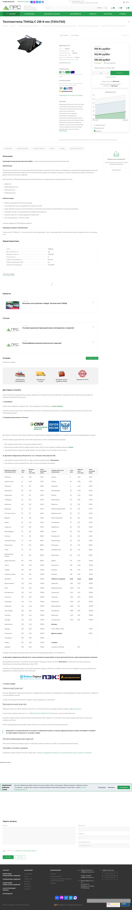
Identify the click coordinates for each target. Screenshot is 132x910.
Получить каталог (110, 877)
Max (43, 2)
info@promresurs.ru (87, 872)
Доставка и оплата (76, 148)
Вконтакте (37, 2)
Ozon (31, 2)
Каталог (6, 870)
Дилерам (53, 883)
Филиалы (53, 874)
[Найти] (106, 8)
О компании (28, 874)
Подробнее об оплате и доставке (71, 95)
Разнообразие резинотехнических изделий (41, 343)
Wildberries (34, 2)
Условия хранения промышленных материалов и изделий (48, 328)
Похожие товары (38, 148)
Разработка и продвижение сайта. (70, 905)
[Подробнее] (93, 302)
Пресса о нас (28, 879)
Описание (8, 148)
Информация (55, 870)
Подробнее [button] (102, 787)
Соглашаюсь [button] (124, 787)
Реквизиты (27, 886)
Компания (28, 870)
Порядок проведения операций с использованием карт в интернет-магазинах (64, 753)
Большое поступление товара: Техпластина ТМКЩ (44, 303)
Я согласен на (21, 850)
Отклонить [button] (111, 787)
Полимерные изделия (11, 879)
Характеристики (22, 148)
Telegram (40, 2)
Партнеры (27, 889)
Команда (27, 881)
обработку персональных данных (26, 850)
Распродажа (8, 893)
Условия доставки (55, 876)
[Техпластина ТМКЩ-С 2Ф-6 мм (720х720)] (29, 43)
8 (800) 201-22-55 (46, 713)
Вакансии (27, 884)
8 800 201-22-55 (8, 2)
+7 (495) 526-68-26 (34, 713)
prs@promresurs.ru (75, 709)
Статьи (52, 148)
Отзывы (62, 148)
